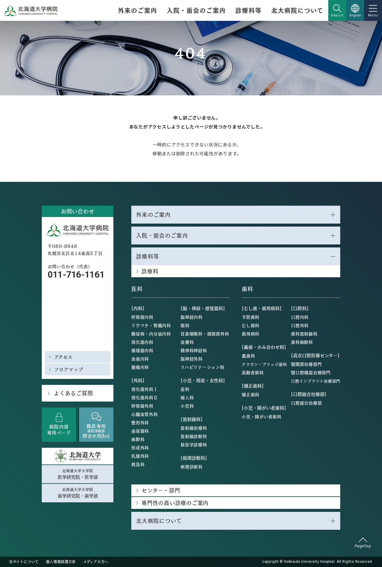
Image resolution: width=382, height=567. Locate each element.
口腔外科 (300, 325)
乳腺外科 (140, 456)
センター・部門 (160, 490)
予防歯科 (250, 317)
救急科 (137, 464)
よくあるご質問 (73, 393)
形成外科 (140, 447)
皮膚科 (187, 342)
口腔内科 (300, 317)
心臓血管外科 (144, 414)
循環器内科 (142, 350)
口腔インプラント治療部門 (315, 381)
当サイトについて (24, 561)
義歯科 (248, 355)
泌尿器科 (140, 430)
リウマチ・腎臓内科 (151, 325)
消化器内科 (142, 342)
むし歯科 (250, 325)
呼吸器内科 (142, 317)
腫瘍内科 (140, 367)
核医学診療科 (194, 444)
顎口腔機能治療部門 (311, 372)
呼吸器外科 (142, 405)
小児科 (187, 405)
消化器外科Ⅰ (144, 389)
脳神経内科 (192, 317)
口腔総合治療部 (306, 402)
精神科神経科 (194, 350)
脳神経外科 (192, 358)
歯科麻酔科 (302, 342)
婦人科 (187, 397)
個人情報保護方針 (61, 561)
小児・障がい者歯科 (261, 416)
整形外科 (140, 422)
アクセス (63, 356)
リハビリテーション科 (202, 367)
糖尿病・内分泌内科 (151, 333)
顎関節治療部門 (306, 364)
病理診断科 (192, 466)
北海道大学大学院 (78, 474)
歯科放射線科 (304, 333)
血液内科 (140, 358)
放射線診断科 (194, 436)
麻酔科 (137, 439)
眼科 (185, 325)
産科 (185, 389)
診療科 (149, 271)
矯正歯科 (250, 394)
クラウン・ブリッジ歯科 (264, 364)
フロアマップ (68, 369)
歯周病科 (250, 333)
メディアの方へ (96, 561)
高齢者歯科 (253, 372)
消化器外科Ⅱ (144, 397)
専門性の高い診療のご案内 (175, 503)
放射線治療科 (194, 428)
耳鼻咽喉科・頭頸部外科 (205, 333)
